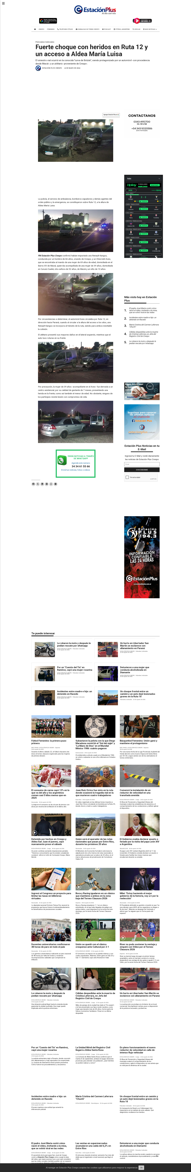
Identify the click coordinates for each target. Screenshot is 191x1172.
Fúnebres (50, 29)
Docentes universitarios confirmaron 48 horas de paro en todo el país (50, 945)
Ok (141, 1167)
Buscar (137, 29)
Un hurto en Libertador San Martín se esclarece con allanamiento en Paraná (134, 646)
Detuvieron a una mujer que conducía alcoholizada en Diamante (134, 670)
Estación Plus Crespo (52, 68)
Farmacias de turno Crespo (88, 29)
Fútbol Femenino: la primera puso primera (48, 742)
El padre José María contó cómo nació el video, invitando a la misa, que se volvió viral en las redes (49, 1146)
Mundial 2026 (124, 848)
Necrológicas (95, 1103)
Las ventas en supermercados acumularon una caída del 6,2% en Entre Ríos (93, 1146)
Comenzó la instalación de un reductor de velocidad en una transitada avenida (135, 793)
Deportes (57, 747)
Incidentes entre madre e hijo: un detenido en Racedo (74, 692)
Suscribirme (142, 470)
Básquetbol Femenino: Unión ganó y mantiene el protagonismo (138, 742)
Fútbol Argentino (122, 29)
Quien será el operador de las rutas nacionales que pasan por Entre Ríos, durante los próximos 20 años (95, 842)
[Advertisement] (95, 88)
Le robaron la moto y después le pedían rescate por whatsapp (74, 644)
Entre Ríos (78, 799)
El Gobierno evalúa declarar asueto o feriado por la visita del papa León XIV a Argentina (139, 842)
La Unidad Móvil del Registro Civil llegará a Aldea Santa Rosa (93, 1048)
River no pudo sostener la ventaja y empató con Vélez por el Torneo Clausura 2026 (138, 947)
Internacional (79, 752)
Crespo (41, 29)
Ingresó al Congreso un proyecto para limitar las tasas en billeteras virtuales (51, 896)
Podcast (107, 29)
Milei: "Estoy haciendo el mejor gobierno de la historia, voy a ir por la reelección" (139, 896)
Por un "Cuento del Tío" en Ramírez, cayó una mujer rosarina (74, 668)
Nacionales (34, 802)
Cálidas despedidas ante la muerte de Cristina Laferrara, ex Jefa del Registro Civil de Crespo (95, 996)
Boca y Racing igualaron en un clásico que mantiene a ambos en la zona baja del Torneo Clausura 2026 (95, 896)
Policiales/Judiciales (44, 42)
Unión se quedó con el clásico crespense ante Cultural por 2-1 (92, 945)
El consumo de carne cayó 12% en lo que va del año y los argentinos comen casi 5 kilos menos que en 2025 (50, 794)
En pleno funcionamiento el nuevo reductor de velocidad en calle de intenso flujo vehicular (138, 1050)
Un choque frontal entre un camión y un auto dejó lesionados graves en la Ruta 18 (137, 694)
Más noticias (150, 29)
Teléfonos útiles (66, 29)
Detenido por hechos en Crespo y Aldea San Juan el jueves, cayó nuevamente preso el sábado (48, 842)
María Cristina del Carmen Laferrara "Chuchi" (94, 1097)
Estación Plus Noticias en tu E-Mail (141, 447)
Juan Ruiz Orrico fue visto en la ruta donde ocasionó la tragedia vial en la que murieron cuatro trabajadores (95, 793)
